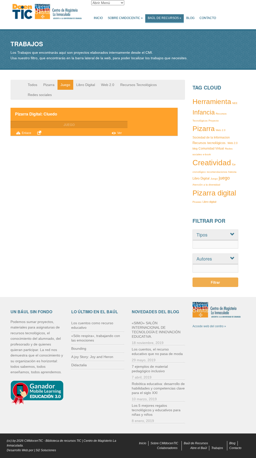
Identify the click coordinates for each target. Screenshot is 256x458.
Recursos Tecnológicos (138, 85)
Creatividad (211, 162)
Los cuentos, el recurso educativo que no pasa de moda (157, 351)
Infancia (203, 112)
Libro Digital (85, 85)
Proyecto (213, 120)
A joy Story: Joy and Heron (92, 357)
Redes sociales (40, 95)
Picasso (197, 201)
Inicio (98, 18)
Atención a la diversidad (206, 184)
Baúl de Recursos (164, 18)
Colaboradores (167, 448)
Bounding (78, 348)
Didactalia (79, 365)
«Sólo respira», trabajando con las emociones (95, 338)
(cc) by (11, 440)
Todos (32, 85)
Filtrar (215, 282)
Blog (190, 18)
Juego (65, 85)
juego (224, 178)
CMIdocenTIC (33, 440)
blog (195, 148)
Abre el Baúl (198, 448)
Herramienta (211, 102)
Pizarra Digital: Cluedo (36, 114)
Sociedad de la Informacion (211, 137)
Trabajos (217, 448)
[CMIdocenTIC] (47, 11)
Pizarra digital (214, 193)
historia (232, 171)
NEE (235, 103)
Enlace (26, 133)
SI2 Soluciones (46, 450)
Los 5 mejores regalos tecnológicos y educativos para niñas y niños (156, 410)
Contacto (208, 18)
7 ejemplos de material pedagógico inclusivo (150, 368)
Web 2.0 (107, 85)
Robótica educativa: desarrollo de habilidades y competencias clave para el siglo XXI (158, 388)
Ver (119, 133)
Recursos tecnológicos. (209, 143)
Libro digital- (209, 201)
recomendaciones (217, 171)
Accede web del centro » (209, 326)
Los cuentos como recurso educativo (92, 325)
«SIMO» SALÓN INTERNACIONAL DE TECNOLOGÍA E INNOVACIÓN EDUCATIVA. (156, 329)
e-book (207, 154)
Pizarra (48, 85)
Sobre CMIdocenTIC (125, 18)
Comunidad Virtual (211, 148)
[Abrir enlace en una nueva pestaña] (40, 132)
